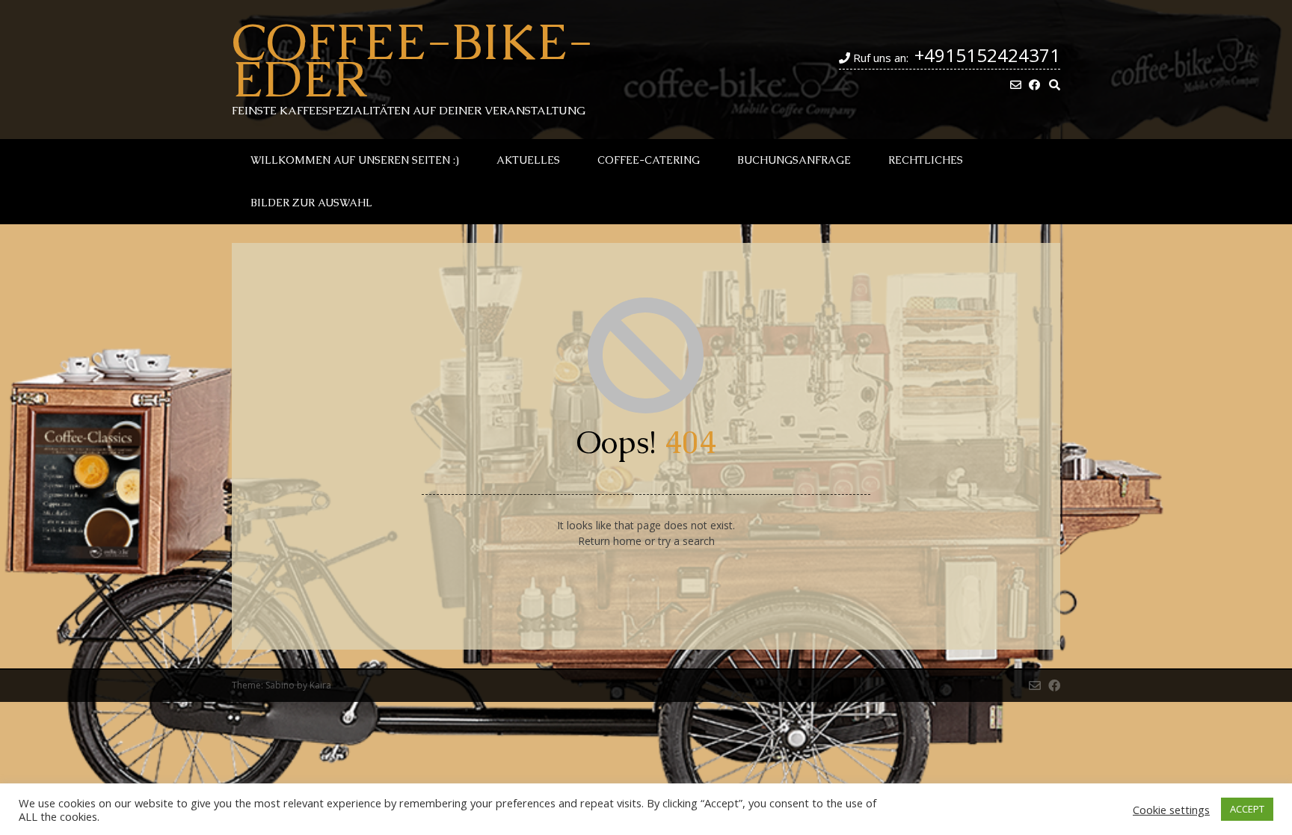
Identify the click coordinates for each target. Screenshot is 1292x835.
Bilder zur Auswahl (311, 202)
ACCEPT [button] (1247, 809)
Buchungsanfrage (794, 160)
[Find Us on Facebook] (1034, 84)
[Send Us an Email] (1015, 84)
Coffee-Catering (648, 160)
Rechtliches (925, 160)
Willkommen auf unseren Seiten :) (354, 160)
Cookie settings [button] (1171, 809)
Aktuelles (528, 160)
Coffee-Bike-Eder (412, 59)
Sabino (280, 685)
